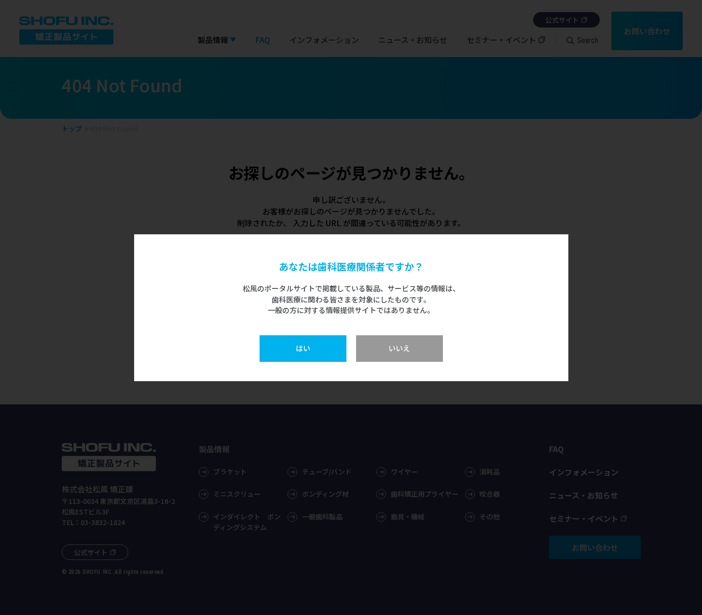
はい (303, 348)
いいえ (399, 348)
